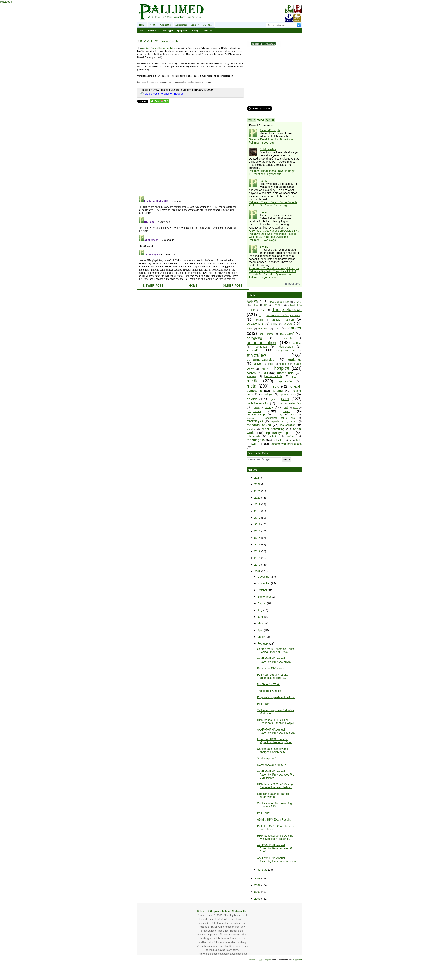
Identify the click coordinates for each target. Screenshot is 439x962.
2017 (257, 518)
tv (290, 440)
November (264, 583)
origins (272, 399)
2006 (257, 892)
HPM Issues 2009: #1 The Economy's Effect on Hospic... (276, 721)
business (263, 328)
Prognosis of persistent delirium (276, 697)
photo (256, 407)
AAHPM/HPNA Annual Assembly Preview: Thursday (276, 731)
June (261, 617)
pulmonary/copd (256, 414)
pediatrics (294, 403)
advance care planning (284, 314)
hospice (281, 368)
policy (269, 407)
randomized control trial (280, 417)
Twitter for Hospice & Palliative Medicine (275, 711)
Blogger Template (264, 959)
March (262, 637)
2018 (257, 511)
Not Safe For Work (268, 684)
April (261, 630)
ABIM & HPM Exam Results (157, 40)
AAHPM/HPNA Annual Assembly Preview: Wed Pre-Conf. (276, 848)
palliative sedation (258, 403)
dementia (261, 346)
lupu (294, 376)
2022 (257, 484)
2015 (257, 531)
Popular (270, 120)
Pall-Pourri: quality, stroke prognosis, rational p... (272, 676)
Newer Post (153, 285)
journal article (273, 376)
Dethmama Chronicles (270, 668)
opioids (252, 398)
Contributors (153, 30)
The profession (287, 309)
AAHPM (253, 301)
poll (286, 407)
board (249, 328)
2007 (257, 885)
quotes (293, 414)
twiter (299, 440)
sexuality (251, 429)
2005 (257, 898)
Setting (195, 30)
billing (274, 323)
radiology (251, 417)
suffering (273, 436)
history (265, 368)
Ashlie (263, 181)
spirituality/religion (279, 432)
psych (286, 411)
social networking (273, 429)
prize (295, 407)
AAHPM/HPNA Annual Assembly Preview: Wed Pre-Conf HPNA (276, 774)
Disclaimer (181, 24)
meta (251, 386)
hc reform (284, 363)
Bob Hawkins (268, 149)
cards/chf (287, 333)
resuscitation (287, 425)
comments (286, 338)
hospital (251, 373)
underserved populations (286, 444)
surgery (291, 436)
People (251, 120)
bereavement (255, 323)
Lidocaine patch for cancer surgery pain (273, 795)
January (263, 870)
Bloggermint (297, 959)
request (293, 421)
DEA (255, 305)
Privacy (195, 24)
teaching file (256, 439)
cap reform (266, 333)
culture (297, 343)
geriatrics (295, 359)
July (260, 610)
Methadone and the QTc (271, 765)
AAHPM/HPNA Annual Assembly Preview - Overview (276, 859)
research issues (259, 424)
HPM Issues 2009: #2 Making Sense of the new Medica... (275, 785)
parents (279, 403)
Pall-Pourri (263, 704)
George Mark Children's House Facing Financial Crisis (276, 650)
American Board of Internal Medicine (158, 47)
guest (271, 363)
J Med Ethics (295, 305)
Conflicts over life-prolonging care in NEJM (274, 804)
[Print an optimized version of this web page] (159, 102)
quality (278, 414)
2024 (257, 477)
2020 (257, 497)
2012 (257, 551)
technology (279, 440)
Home (142, 24)
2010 (257, 564)
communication (261, 342)
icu (266, 372)
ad (260, 315)
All (141, 30)
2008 (257, 878)
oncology (266, 394)
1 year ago (268, 142)
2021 (257, 491)
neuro (275, 386)
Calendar (207, 24)
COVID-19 (207, 30)
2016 (257, 524)
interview (251, 376)
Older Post (233, 285)
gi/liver (258, 364)
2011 (257, 558)
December (264, 576)
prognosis (254, 410)
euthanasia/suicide (261, 359)
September (265, 597)
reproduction (277, 421)
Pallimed (251, 959)
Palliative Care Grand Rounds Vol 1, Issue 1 (275, 827)
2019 (257, 504)
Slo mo (264, 212)
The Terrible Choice (269, 691)
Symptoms (182, 30)
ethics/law (256, 355)
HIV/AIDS (278, 305)
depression (286, 346)
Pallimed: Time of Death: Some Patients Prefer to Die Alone (273, 203)
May (260, 623)
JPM (253, 310)
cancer (295, 328)
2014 (257, 538)
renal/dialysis (255, 421)
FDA (265, 305)
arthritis (259, 319)
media (253, 380)
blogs (288, 323)
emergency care (286, 350)
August (262, 603)
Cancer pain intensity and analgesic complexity (272, 750)
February (263, 643)
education (254, 350)
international (285, 372)
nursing (277, 390)
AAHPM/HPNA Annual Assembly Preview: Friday (274, 659)
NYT (263, 310)
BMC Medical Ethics (279, 301)
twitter (255, 443)
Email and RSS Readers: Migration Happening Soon (274, 740)
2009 (257, 571)
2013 (257, 544)
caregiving (254, 337)
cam (277, 328)
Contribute (165, 24)
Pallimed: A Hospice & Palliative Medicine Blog (222, 911)
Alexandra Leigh (270, 130)
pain (285, 398)
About (153, 24)
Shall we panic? (267, 758)
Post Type (168, 30)
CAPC (298, 302)
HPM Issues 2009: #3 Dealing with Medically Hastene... (275, 837)
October (263, 590)
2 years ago (274, 174)
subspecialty (253, 436)
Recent (260, 120)
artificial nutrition (283, 319)
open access (288, 394)
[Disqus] (188, 149)
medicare (285, 381)
